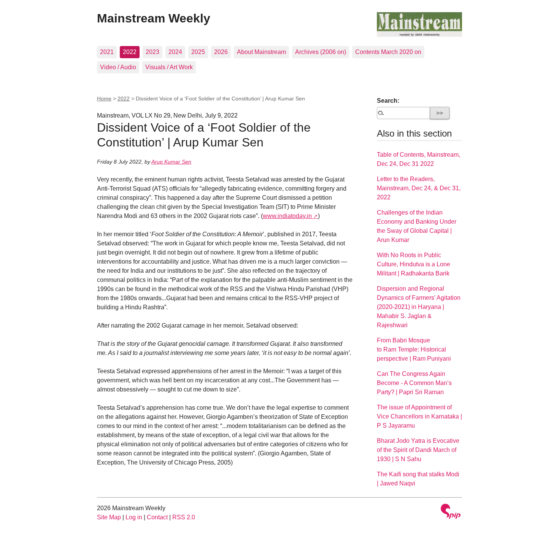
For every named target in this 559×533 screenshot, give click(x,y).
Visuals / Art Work (169, 67)
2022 (130, 52)
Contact (157, 517)
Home (104, 98)
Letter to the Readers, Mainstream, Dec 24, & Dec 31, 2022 (419, 188)
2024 (175, 52)
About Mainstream (261, 52)
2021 (107, 52)
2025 (198, 52)
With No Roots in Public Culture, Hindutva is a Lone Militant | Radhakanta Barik (413, 264)
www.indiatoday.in (287, 216)
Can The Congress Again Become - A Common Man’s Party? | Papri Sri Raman (414, 383)
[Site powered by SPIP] (450, 512)
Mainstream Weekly (153, 18)
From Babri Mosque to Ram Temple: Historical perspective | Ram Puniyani (414, 349)
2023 (152, 52)
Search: (388, 100)
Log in (133, 517)
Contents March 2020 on (388, 52)
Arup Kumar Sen (171, 162)
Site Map (109, 517)
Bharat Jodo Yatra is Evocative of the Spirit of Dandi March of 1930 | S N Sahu (418, 450)
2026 (221, 52)
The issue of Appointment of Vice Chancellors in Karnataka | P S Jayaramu (419, 416)
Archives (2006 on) (320, 52)
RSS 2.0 (183, 517)
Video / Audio (118, 67)
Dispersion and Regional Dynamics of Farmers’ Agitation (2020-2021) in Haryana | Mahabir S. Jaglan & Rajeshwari (419, 306)
